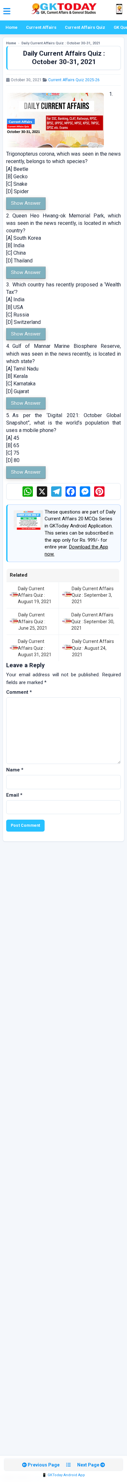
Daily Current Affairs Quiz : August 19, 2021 (34, 595)
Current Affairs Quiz (85, 27)
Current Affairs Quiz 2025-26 (74, 80)
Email (14, 795)
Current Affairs (41, 27)
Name (14, 770)
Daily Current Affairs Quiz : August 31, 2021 (34, 648)
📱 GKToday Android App (63, 1475)
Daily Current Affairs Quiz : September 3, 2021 (93, 595)
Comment (19, 692)
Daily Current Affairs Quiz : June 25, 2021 (32, 621)
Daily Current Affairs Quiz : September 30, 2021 (92, 621)
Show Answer (26, 203)
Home (12, 27)
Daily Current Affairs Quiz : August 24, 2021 (93, 648)
